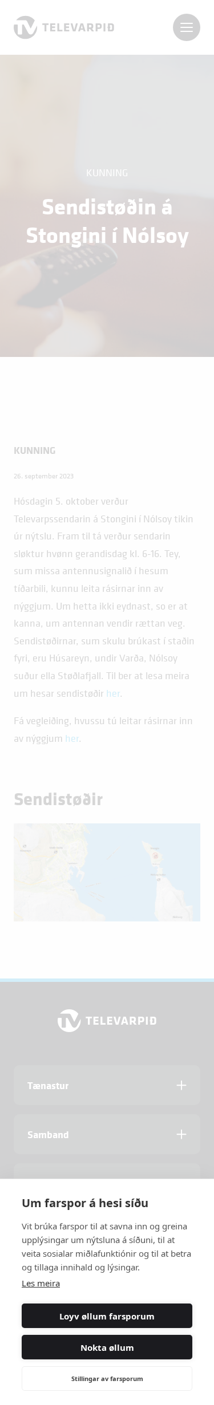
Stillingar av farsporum (107, 1378)
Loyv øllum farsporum (107, 1316)
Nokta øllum (107, 1347)
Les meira (41, 1283)
